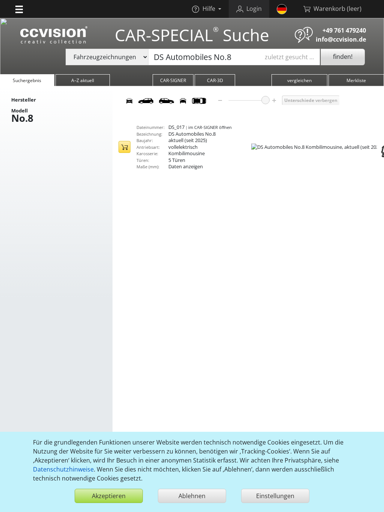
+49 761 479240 (344, 30)
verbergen (311, 100)
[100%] (265, 100)
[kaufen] (124, 147)
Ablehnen (192, 496)
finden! (342, 56)
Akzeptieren (109, 496)
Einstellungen (275, 496)
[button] (19, 8)
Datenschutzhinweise (63, 469)
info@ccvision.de (341, 39)
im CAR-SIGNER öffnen (210, 127)
